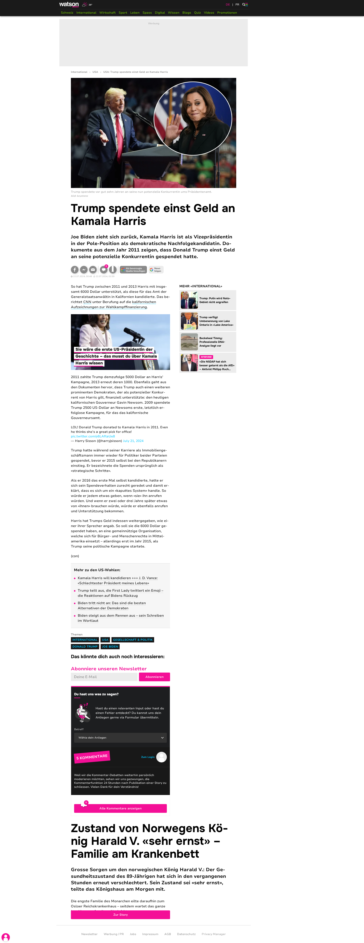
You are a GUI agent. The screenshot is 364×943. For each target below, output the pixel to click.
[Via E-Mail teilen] (93, 269)
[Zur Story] (153, 870)
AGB (167, 934)
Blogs (186, 13)
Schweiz (67, 13)
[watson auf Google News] (156, 269)
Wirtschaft (107, 13)
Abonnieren (154, 677)
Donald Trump (85, 647)
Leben (135, 13)
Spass (147, 13)
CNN (87, 302)
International (86, 13)
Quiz (197, 13)
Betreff (79, 729)
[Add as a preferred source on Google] (133, 269)
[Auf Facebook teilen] (74, 269)
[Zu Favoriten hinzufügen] (113, 269)
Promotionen (227, 13)
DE (228, 4)
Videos (209, 13)
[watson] (69, 4)
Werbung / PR (114, 934)
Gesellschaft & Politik (133, 640)
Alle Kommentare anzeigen (120, 808)
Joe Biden (110, 647)
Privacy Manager (214, 934)
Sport (123, 13)
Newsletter (89, 934)
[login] (6, 937)
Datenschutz (186, 934)
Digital (160, 13)
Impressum (150, 934)
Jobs (133, 934)
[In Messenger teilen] (84, 269)
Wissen (173, 13)
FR (237, 4)
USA (95, 72)
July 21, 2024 (133, 441)
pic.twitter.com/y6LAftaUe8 (93, 436)
